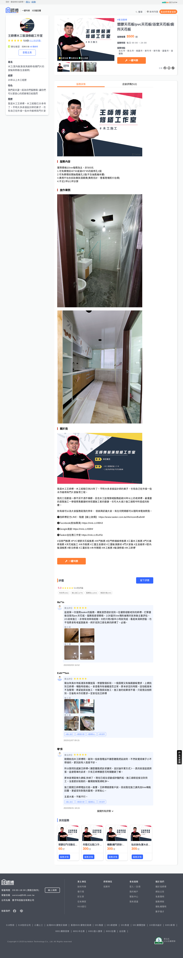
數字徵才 (160, 911)
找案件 (107, 886)
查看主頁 (27, 52)
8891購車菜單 (62, 931)
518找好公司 (24, 925)
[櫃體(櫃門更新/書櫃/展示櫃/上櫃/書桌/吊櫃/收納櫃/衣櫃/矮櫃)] (117, 833)
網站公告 (160, 891)
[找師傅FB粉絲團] (14, 911)
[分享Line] (169, 68)
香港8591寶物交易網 (81, 925)
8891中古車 (79, 931)
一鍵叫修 (133, 60)
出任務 (122, 931)
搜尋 (140, 12)
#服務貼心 (92, 734)
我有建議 (134, 901)
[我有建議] (179, 757)
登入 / (133, 886)
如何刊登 (154, 12)
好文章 (80, 896)
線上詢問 (52, 890)
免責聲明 (160, 896)
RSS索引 (81, 906)
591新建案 (112, 925)
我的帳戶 (134, 891)
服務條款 (160, 901)
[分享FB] (165, 68)
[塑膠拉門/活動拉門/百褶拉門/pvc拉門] (68, 833)
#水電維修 (34, 47)
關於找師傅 (161, 886)
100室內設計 (155, 925)
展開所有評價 (104, 811)
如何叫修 (81, 886)
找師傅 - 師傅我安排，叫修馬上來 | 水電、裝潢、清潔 (12, 10)
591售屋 (125, 925)
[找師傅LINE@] (21, 911)
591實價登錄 (139, 925)
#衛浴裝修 (122, 20)
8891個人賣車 (95, 931)
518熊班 (10, 925)
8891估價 (111, 931)
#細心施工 (69, 734)
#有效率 (102, 734)
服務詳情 (80, 84)
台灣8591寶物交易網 (57, 925)
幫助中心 (134, 896)
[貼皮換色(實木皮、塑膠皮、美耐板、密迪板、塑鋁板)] (141, 833)
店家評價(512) (129, 84)
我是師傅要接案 (168, 12)
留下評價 (144, 580)
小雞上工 (38, 925)
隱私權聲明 (161, 906)
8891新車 (170, 925)
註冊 (138, 886)
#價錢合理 (80, 734)
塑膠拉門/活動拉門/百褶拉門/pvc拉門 (77, 844)
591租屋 (99, 925)
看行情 (80, 891)
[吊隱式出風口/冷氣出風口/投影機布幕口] (92, 833)
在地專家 (81, 901)
